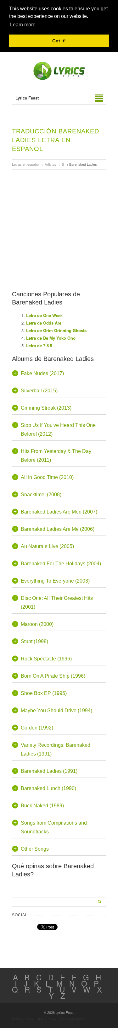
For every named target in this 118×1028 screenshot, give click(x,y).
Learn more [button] (23, 24)
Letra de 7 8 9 (39, 345)
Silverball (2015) (39, 390)
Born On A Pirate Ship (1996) (53, 676)
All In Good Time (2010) (47, 477)
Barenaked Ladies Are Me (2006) (57, 529)
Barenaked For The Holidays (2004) (61, 563)
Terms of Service (72, 1018)
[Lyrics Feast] (59, 79)
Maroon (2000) (37, 624)
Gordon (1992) (37, 727)
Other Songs (35, 849)
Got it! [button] (59, 40)
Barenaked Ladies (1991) (49, 771)
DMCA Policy (47, 1018)
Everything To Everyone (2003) (55, 581)
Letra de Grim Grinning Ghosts (56, 330)
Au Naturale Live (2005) (47, 546)
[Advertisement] (59, 212)
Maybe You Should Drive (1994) (56, 710)
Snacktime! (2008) (41, 494)
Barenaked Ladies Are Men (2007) (59, 511)
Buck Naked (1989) (42, 805)
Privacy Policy (23, 1018)
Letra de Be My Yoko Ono (51, 338)
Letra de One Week (44, 315)
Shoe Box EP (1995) (44, 693)
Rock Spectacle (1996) (46, 658)
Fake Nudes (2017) (42, 373)
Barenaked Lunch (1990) (48, 788)
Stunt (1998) (34, 641)
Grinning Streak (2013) (46, 408)
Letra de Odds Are (43, 323)
